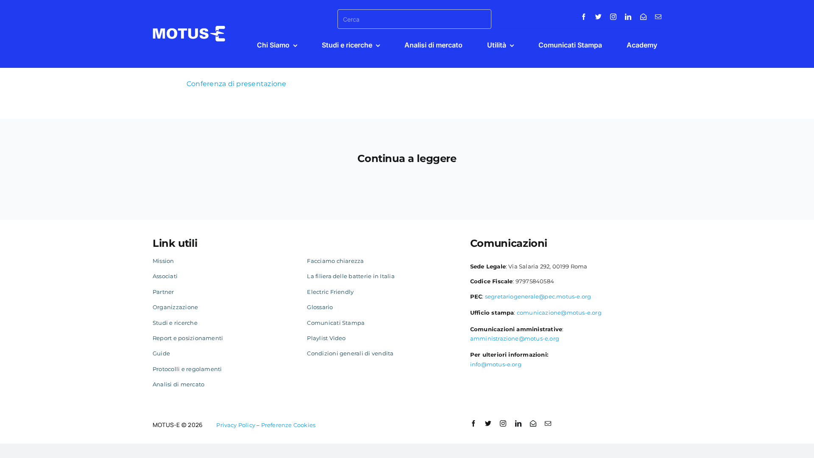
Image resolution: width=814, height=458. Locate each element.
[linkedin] (628, 17)
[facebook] (583, 17)
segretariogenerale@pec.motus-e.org (538, 296)
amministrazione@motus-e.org (514, 338)
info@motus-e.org (495, 364)
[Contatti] (643, 17)
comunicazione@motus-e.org (559, 312)
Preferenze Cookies (288, 425)
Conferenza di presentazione (236, 84)
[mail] (658, 17)
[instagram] (613, 17)
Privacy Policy (235, 425)
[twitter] (598, 17)
